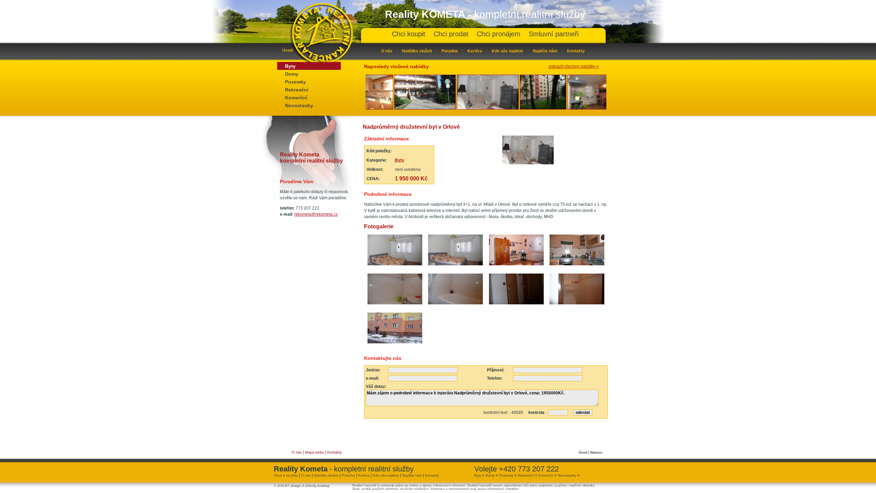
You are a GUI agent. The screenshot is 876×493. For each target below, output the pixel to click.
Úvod (287, 50)
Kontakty (576, 51)
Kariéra (474, 51)
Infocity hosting (317, 486)
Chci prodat (451, 34)
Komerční (296, 97)
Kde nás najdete (507, 51)
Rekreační (296, 89)
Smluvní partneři (554, 34)
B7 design (293, 486)
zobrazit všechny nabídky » (574, 66)
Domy (291, 74)
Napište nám (545, 51)
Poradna (449, 51)
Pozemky (295, 82)
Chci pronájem (498, 34)
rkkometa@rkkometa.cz (316, 214)
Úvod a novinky (286, 475)
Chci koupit (408, 34)
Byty (290, 66)
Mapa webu (314, 452)
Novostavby (299, 105)
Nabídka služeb (417, 51)
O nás (386, 51)
